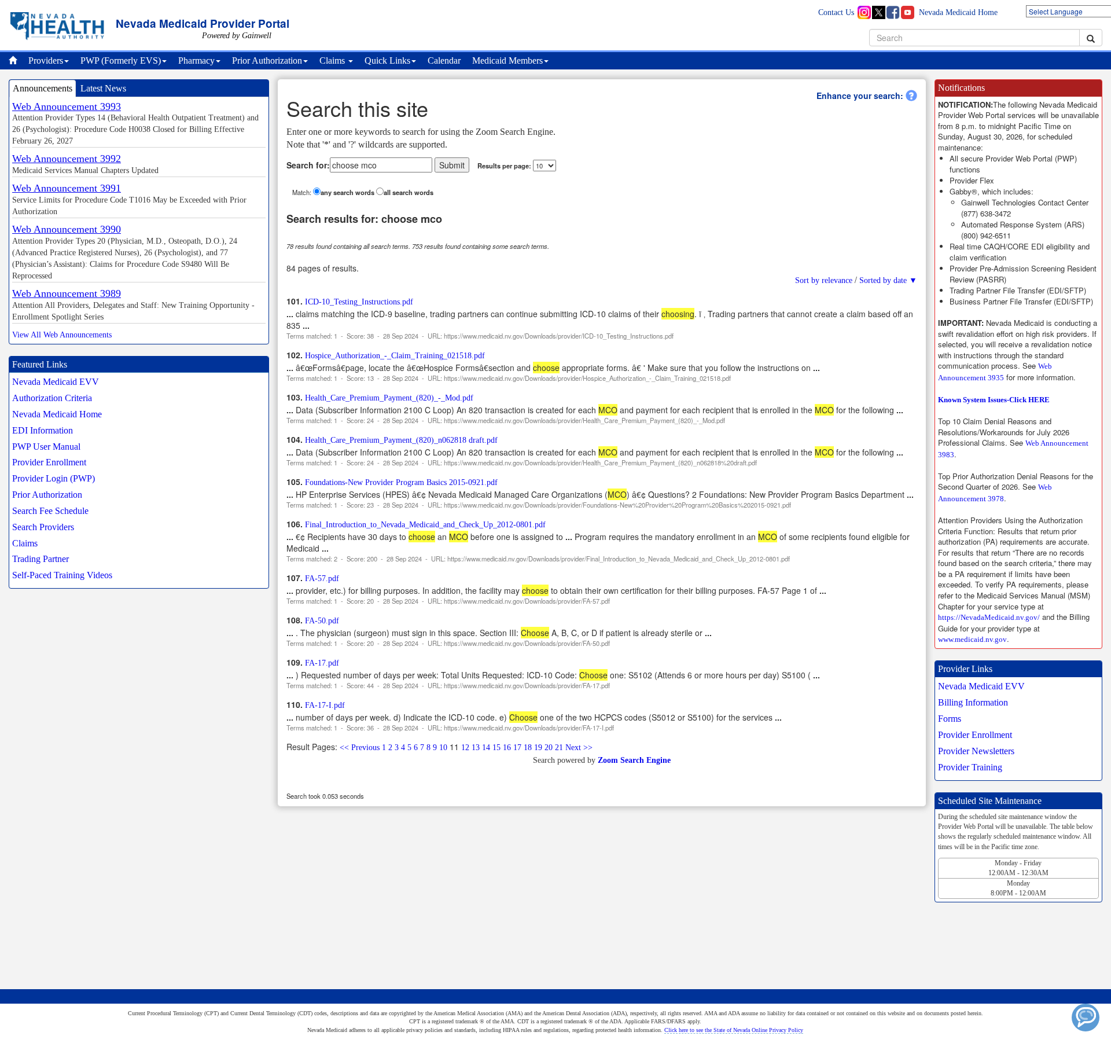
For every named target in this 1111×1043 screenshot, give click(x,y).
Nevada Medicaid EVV (55, 382)
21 (559, 747)
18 (528, 747)
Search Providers (43, 527)
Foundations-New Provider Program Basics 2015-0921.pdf (401, 482)
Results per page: (504, 165)
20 (549, 747)
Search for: (308, 165)
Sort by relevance (823, 280)
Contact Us (836, 12)
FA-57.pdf (322, 578)
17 (517, 747)
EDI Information (42, 430)
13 (476, 747)
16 (507, 747)
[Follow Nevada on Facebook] (891, 12)
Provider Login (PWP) (53, 478)
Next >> (579, 747)
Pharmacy (196, 60)
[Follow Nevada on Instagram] (866, 12)
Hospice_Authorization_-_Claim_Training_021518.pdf (395, 355)
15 (496, 747)
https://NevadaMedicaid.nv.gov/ (989, 617)
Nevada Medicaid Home (958, 12)
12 (465, 747)
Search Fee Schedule (50, 511)
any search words (347, 192)
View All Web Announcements (62, 334)
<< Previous (360, 747)
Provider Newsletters (976, 751)
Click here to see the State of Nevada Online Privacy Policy (733, 1030)
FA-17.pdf (322, 663)
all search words (408, 192)
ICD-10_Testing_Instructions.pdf (359, 302)
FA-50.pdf (322, 620)
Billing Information (973, 702)
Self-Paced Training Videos (62, 575)
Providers (45, 60)
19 (538, 747)
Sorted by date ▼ (888, 280)
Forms (949, 719)
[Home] (16, 60)
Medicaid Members (507, 60)
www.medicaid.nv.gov (972, 639)
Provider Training (970, 767)
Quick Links (387, 60)
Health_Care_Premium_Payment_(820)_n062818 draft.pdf (401, 440)
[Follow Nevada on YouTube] (904, 12)
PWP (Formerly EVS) (120, 60)
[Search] (1090, 37)
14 (486, 747)
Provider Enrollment (49, 462)
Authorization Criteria (52, 398)
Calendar (444, 60)
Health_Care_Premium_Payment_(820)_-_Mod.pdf (389, 398)
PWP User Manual (46, 446)
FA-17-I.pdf (325, 705)
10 (443, 747)
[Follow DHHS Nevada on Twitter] (879, 12)
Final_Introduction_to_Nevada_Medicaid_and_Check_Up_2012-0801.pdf (425, 524)
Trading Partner (40, 559)
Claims (333, 60)
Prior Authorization (267, 60)
